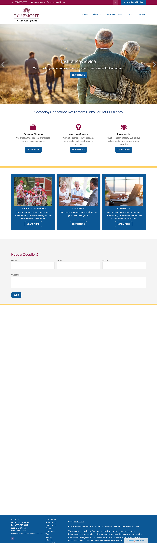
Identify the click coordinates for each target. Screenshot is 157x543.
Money (49, 537)
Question (15, 275)
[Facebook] (115, 2)
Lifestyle (49, 540)
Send (16, 295)
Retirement (51, 522)
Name (14, 260)
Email (59, 260)
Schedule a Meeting (134, 2)
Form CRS (79, 521)
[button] (84, 14)
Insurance (50, 531)
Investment (51, 525)
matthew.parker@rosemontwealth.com (49, 2)
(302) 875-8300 (20, 2)
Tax (47, 534)
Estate (48, 528)
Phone (105, 260)
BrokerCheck (133, 526)
